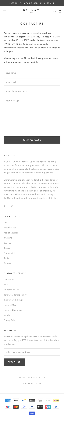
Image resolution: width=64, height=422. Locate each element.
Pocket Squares (11, 232)
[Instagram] (12, 206)
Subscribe (14, 362)
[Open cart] (60, 11)
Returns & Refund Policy (15, 294)
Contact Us (9, 279)
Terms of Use (10, 305)
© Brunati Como (32, 383)
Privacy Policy (10, 320)
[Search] (54, 11)
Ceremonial (9, 253)
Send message (32, 140)
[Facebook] (5, 206)
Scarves (7, 243)
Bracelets (8, 237)
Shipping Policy (11, 289)
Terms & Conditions (13, 310)
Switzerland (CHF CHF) (30, 377)
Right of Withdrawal (13, 299)
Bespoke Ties (10, 227)
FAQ (6, 284)
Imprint (7, 315)
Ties (5, 222)
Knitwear (8, 263)
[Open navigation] (4, 11)
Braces (7, 248)
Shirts (6, 258)
